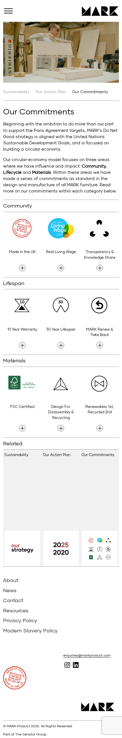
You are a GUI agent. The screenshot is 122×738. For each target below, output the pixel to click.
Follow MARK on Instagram (67, 665)
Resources (15, 610)
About (10, 580)
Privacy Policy (20, 620)
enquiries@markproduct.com (87, 655)
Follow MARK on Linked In (75, 665)
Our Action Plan (50, 91)
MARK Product (98, 11)
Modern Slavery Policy (30, 630)
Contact (13, 600)
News (9, 590)
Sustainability (16, 91)
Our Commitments (90, 91)
